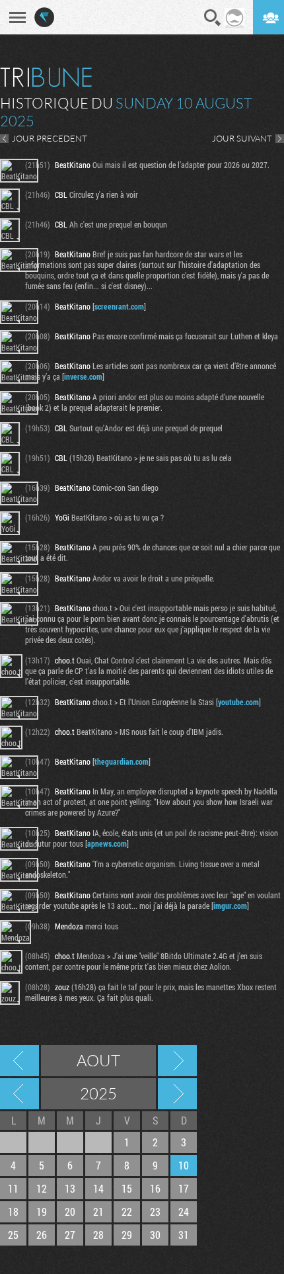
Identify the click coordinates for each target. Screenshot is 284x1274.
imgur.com (230, 905)
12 (41, 1188)
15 (127, 1188)
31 (183, 1235)
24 (183, 1211)
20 (70, 1211)
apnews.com (107, 843)
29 (127, 1235)
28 (98, 1235)
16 (155, 1188)
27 (70, 1235)
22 (127, 1211)
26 (41, 1235)
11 (13, 1188)
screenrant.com (119, 306)
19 (41, 1211)
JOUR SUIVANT (242, 138)
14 (98, 1188)
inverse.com (83, 376)
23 (155, 1211)
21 (98, 1211)
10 (183, 1165)
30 (155, 1235)
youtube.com (238, 702)
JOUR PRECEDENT (49, 138)
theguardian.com (121, 761)
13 (70, 1188)
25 (13, 1235)
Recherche (213, 18)
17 (183, 1188)
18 (13, 1211)
